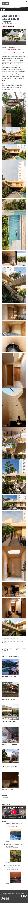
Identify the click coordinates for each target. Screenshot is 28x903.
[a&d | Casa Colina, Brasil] (10, 712)
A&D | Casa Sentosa (7, 789)
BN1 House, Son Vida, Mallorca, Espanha (13, 677)
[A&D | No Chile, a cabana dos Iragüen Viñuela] (10, 735)
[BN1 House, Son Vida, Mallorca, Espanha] (10, 667)
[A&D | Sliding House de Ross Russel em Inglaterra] (10, 757)
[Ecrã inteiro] (23, 817)
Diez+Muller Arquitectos (14, 49)
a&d (15, 638)
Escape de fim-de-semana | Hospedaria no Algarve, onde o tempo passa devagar (8, 651)
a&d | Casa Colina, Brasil (9, 722)
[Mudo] (21, 817)
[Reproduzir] (4, 817)
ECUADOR (17, 47)
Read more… (8, 841)
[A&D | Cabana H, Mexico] (10, 690)
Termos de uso (4, 895)
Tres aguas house (15, 641)
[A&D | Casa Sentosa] (10, 780)
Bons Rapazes (4, 893)
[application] (14, 812)
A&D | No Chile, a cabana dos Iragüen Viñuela (14, 744)
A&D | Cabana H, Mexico (8, 699)
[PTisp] (5, 899)
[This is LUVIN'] (22, 897)
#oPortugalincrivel (8, 821)
